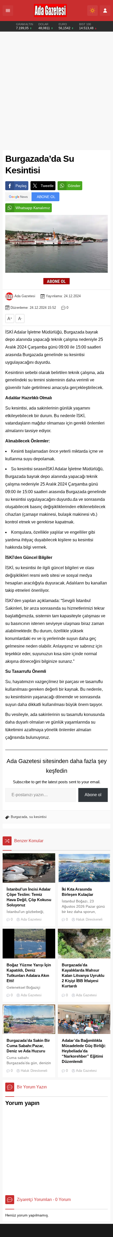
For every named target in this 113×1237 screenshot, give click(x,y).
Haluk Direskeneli (89, 919)
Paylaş (21, 186)
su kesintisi (38, 817)
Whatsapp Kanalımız (33, 208)
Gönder (74, 186)
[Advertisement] (56, 91)
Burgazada (19, 817)
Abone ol (93, 794)
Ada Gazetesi (24, 296)
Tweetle (47, 186)
